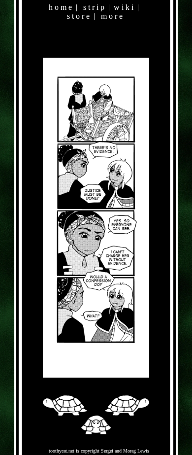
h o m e (60, 7)
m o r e (112, 16)
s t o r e (78, 16)
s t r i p (93, 7)
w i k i (123, 7)
